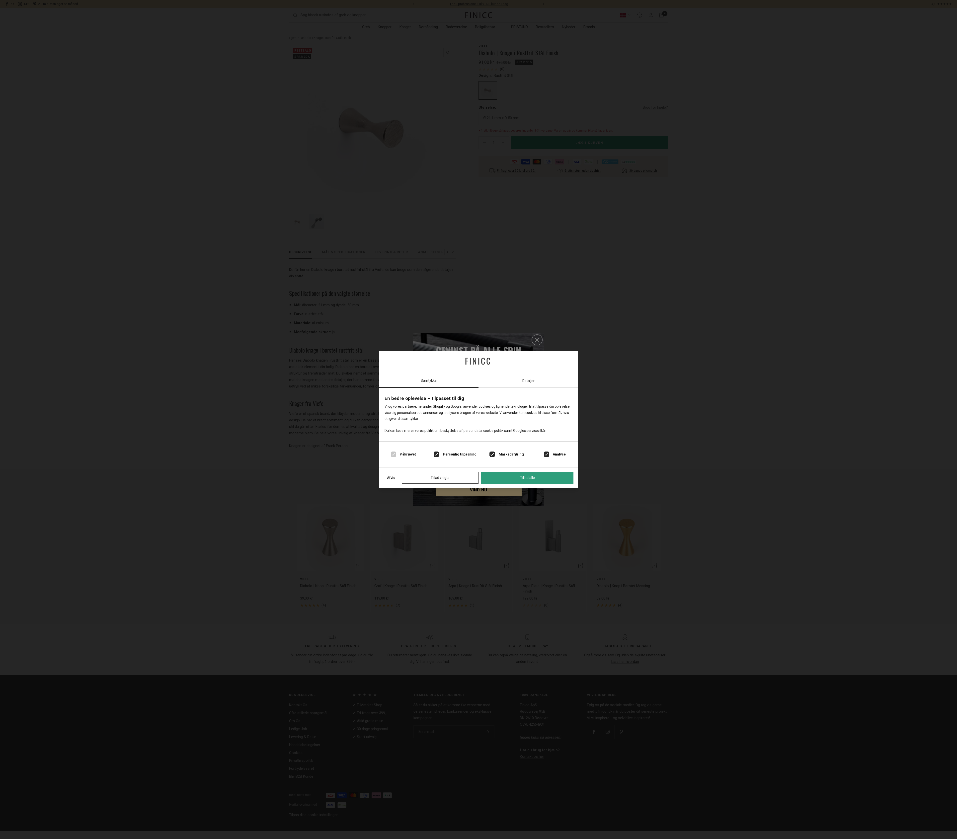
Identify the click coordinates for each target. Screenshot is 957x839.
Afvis (391, 478)
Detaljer (528, 381)
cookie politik (493, 431)
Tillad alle (527, 478)
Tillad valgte (440, 478)
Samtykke (429, 380)
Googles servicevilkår (529, 431)
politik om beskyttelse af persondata (453, 431)
